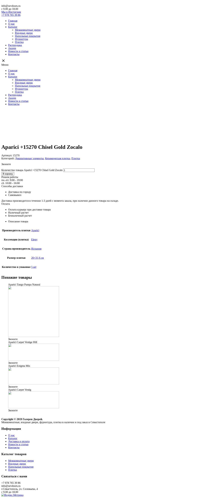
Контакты (13, 54)
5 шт (33, 267)
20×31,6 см (37, 257)
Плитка (19, 42)
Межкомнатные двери (28, 29)
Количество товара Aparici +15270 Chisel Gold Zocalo (32, 170)
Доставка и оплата (18, 441)
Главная (12, 20)
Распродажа (15, 45)
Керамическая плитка (57, 158)
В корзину (8, 174)
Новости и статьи (18, 51)
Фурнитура (21, 39)
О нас (11, 23)
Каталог (12, 26)
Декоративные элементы (29, 158)
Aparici (35, 230)
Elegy (34, 239)
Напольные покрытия (27, 36)
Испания (36, 248)
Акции (12, 48)
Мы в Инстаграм (11, 11)
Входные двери (24, 32)
